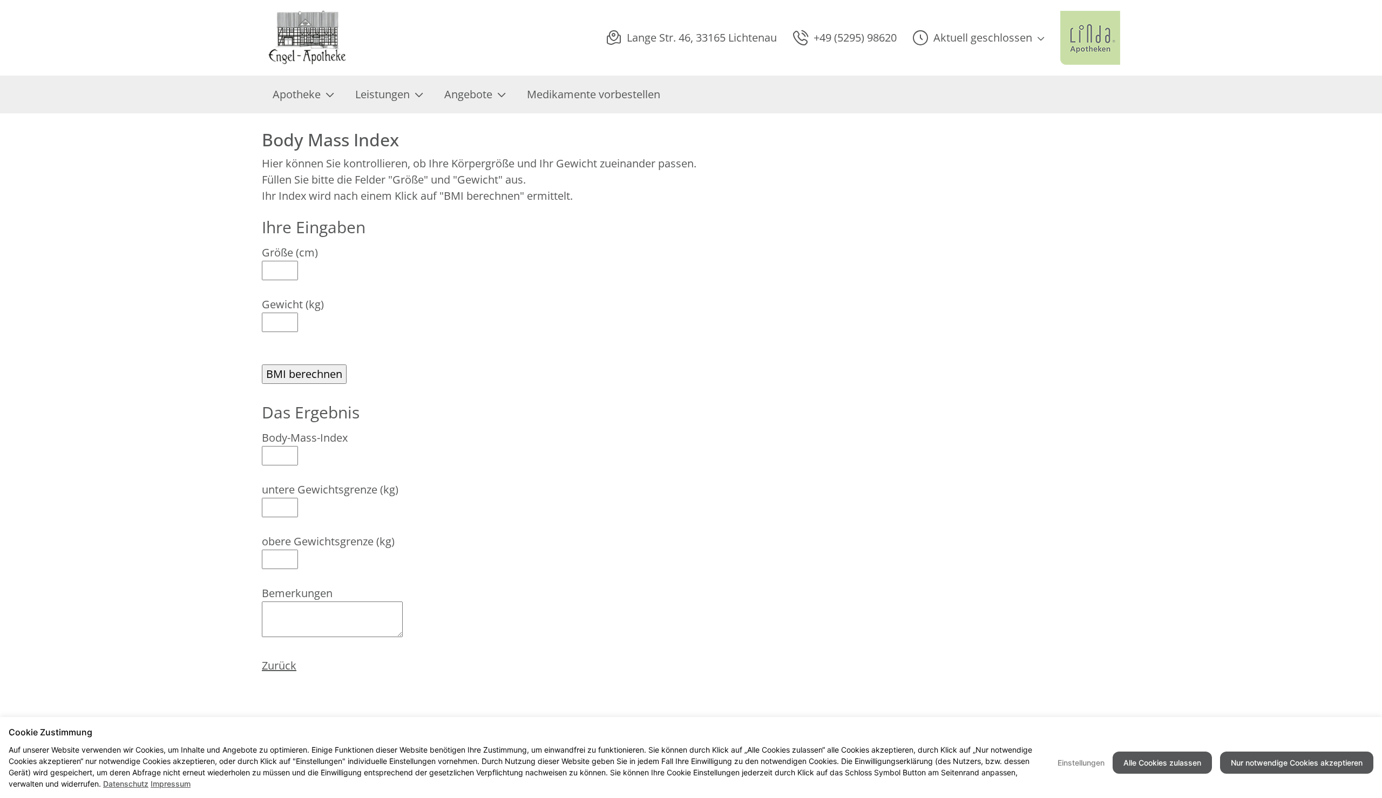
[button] (978, 38)
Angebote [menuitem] (468, 94)
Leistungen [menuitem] (382, 94)
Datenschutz (125, 783)
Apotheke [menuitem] (297, 94)
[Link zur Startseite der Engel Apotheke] (308, 38)
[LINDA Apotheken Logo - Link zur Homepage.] (1090, 38)
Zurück (279, 665)
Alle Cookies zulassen (1162, 762)
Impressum (171, 783)
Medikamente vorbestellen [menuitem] (593, 94)
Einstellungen (1081, 762)
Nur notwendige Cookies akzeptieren (1297, 762)
